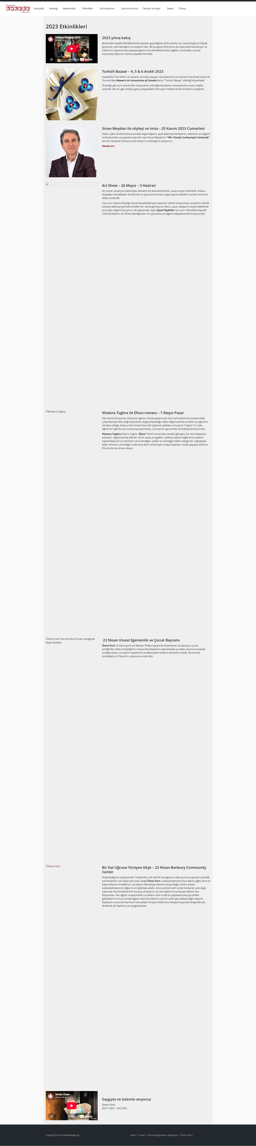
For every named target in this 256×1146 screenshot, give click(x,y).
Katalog (53, 8)
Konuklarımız (107, 8)
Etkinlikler (87, 8)
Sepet (170, 8)
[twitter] (247, 8)
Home (133, 1135)
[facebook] (238, 8)
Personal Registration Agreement (163, 1135)
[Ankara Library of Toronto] (18, 8)
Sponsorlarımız (129, 8)
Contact (141, 1135)
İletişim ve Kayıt (151, 8)
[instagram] (243, 8)
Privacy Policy (187, 1135)
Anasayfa (39, 8)
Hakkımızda (69, 8)
